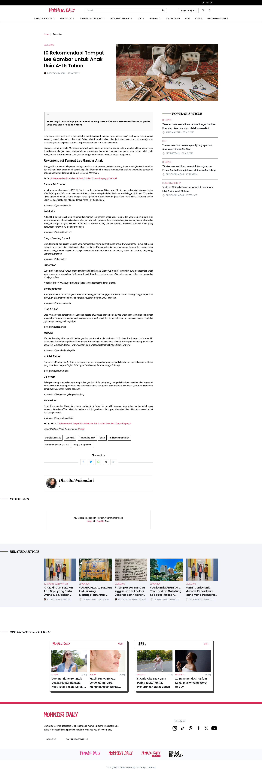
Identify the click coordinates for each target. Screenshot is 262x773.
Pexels (81, 429)
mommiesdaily (173, 153)
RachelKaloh (53, 599)
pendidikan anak (53, 437)
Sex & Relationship (119, 18)
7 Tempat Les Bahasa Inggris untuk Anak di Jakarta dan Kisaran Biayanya (130, 591)
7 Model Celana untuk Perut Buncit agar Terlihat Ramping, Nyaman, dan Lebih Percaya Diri (189, 126)
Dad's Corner (173, 18)
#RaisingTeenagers (217, 18)
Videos (198, 18)
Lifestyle (153, 18)
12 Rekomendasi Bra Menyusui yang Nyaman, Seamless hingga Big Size (187, 147)
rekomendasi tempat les (57, 444)
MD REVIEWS (207, 3)
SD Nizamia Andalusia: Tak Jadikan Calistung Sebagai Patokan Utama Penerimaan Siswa (165, 591)
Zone (102, 437)
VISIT (120, 644)
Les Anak (70, 437)
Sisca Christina (195, 599)
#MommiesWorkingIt (91, 18)
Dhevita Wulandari (56, 73)
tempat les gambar (82, 444)
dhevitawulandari (175, 174)
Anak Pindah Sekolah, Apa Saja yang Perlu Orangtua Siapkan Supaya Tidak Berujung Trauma (60, 591)
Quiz (187, 18)
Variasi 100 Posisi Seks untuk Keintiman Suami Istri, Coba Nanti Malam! (187, 189)
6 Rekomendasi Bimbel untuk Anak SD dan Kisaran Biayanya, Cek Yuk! (84, 178)
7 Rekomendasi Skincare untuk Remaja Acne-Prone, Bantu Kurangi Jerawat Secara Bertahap (189, 168)
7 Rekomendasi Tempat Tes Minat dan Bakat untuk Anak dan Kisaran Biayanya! (94, 423)
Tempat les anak (87, 437)
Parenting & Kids (43, 18)
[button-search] (163, 10)
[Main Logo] (62, 10)
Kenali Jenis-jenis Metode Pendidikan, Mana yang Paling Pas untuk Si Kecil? (201, 591)
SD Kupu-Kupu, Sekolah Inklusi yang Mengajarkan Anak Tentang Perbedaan (95, 591)
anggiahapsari (173, 132)
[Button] (123, 644)
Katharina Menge (90, 599)
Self (139, 18)
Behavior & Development (56, 584)
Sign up (100, 521)
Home (46, 34)
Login (89, 521)
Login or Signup (188, 10)
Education (66, 18)
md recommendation (119, 437)
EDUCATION (49, 45)
